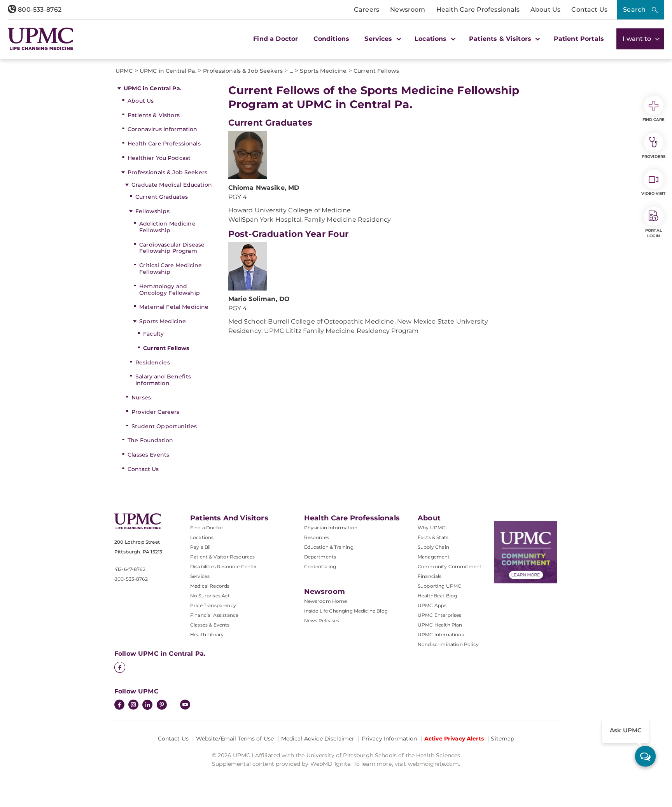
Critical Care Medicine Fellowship (170, 268)
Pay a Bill (201, 547)
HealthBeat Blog (437, 596)
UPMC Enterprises (440, 615)
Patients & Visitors (154, 115)
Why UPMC (431, 527)
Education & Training (329, 547)
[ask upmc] (645, 756)
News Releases (322, 620)
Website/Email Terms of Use (235, 738)
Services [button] (379, 38)
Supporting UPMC (439, 586)
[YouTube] (185, 705)
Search (634, 9)
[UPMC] (41, 39)
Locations (202, 537)
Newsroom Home (325, 601)
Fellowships (152, 211)
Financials (430, 576)
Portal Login (653, 233)
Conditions (331, 38)
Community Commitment (449, 566)
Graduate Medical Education (171, 184)
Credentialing (320, 566)
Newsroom (407, 9)
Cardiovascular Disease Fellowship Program (172, 248)
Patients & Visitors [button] (501, 38)
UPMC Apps (432, 605)
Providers (653, 156)
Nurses (141, 397)
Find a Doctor (275, 38)
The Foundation (150, 440)
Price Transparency (213, 605)
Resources (316, 537)
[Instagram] (133, 705)
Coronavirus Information (162, 129)
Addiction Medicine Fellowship (167, 227)
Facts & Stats (433, 537)
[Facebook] (119, 668)
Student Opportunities (164, 426)
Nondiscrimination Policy (448, 644)
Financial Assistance (214, 615)
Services (200, 576)
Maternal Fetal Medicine (173, 306)
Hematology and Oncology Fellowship (169, 289)
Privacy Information (389, 738)
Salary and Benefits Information (163, 380)
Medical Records (209, 586)
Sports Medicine (162, 321)
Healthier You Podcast (159, 157)
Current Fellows (166, 348)
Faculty (153, 333)
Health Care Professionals (478, 9)
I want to (638, 38)
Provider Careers (155, 411)
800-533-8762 (38, 9)
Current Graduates (161, 196)
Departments (320, 557)
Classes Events (148, 454)
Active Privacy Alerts (454, 738)
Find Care (653, 119)
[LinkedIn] (147, 705)
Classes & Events (210, 625)
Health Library (207, 634)
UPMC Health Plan (440, 625)
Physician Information (330, 527)
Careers (366, 9)
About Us (545, 9)
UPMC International (442, 634)
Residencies (152, 362)
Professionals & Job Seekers (167, 172)
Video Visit (653, 193)
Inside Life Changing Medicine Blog (346, 611)
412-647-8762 (129, 569)
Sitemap (502, 738)
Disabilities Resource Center (223, 566)
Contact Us (589, 9)
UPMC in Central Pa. (153, 88)
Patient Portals (579, 38)
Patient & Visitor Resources (222, 557)
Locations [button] (432, 38)
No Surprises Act (210, 596)
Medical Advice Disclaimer (318, 738)
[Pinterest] (162, 705)
